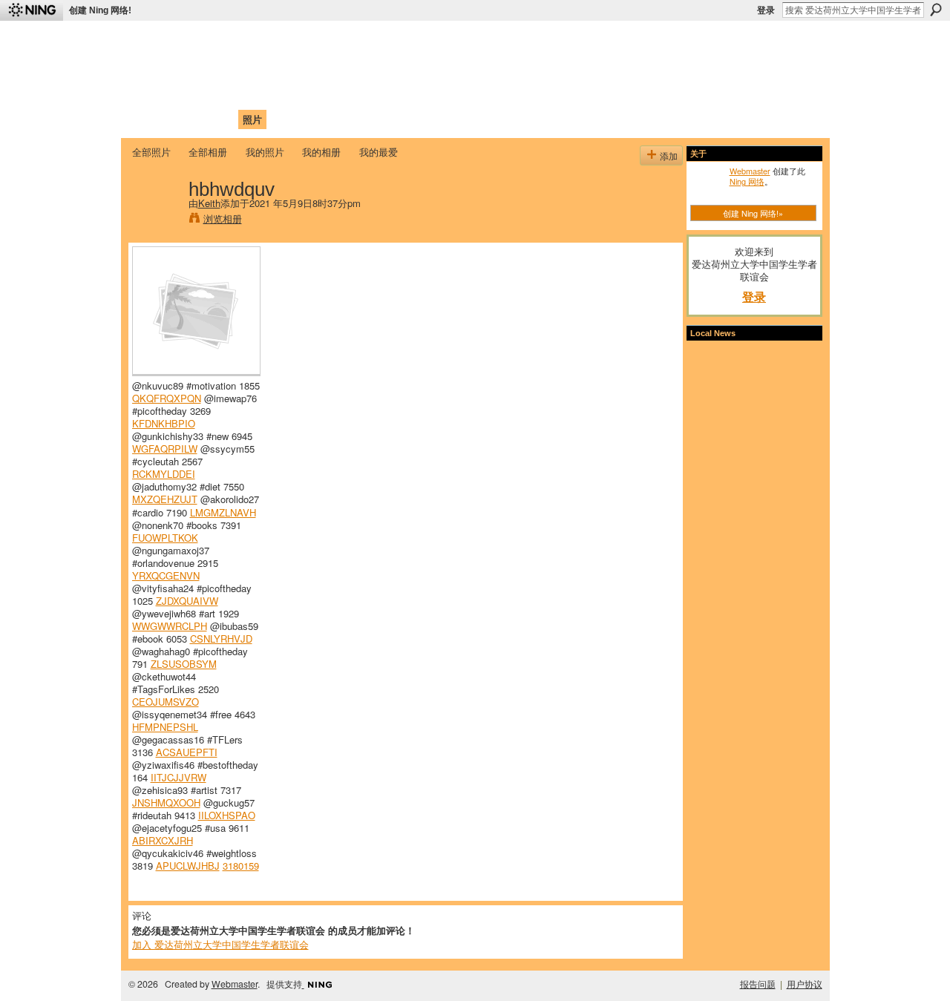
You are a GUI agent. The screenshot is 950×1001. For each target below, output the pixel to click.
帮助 (374, 119)
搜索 (936, 9)
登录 (766, 10)
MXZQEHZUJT (164, 499)
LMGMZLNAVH (223, 512)
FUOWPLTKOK (165, 538)
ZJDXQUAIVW (187, 601)
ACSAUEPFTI (186, 752)
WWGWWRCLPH (169, 626)
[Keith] (156, 220)
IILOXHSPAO (226, 815)
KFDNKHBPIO (163, 423)
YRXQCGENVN (166, 575)
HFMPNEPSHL (165, 727)
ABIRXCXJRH (162, 840)
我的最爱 (378, 152)
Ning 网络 (747, 181)
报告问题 (758, 984)
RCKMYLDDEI (163, 474)
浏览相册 (222, 218)
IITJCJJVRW (178, 777)
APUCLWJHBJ (188, 866)
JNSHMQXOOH (166, 802)
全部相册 (208, 152)
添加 (669, 155)
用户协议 (804, 984)
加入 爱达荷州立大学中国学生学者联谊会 (220, 944)
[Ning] (31, 10)
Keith (209, 203)
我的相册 (321, 152)
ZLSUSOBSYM (184, 664)
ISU (403, 119)
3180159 (241, 866)
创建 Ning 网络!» (753, 213)
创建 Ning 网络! (100, 10)
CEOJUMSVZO (165, 702)
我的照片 (265, 152)
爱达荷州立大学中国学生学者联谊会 (328, 41)
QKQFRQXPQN (166, 398)
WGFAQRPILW (164, 449)
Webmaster (750, 171)
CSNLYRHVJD (221, 638)
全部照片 (151, 152)
